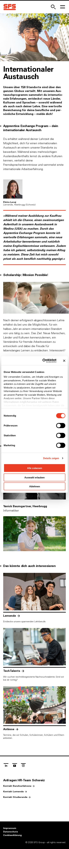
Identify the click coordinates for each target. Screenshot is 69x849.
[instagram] (23, 766)
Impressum (9, 828)
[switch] (60, 425)
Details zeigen (51, 458)
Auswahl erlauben (34, 477)
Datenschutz (10, 832)
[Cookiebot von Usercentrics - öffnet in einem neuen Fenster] (42, 361)
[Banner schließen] (64, 360)
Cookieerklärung (12, 835)
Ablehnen (34, 486)
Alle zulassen (34, 468)
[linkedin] (6, 766)
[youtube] (14, 766)
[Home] (9, 7)
